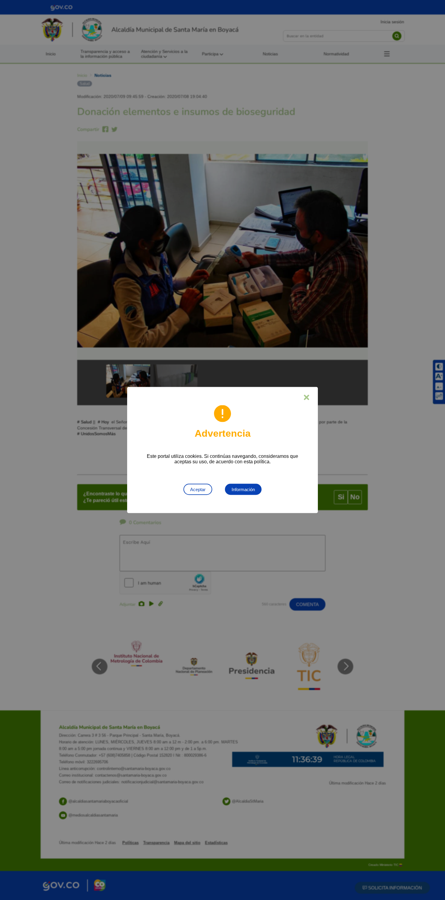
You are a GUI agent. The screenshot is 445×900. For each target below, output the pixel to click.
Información (243, 489)
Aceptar (198, 489)
